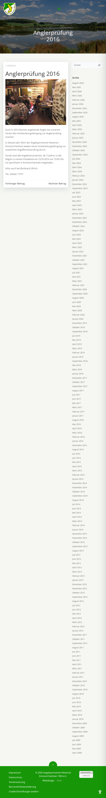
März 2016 (77, 432)
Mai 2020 (76, 306)
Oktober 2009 (78, 727)
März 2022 (77, 247)
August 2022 (78, 230)
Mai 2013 (76, 563)
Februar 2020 (78, 314)
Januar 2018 (77, 373)
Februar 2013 (78, 576)
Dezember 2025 (79, 108)
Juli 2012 (76, 605)
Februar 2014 (78, 525)
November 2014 (79, 487)
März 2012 (77, 622)
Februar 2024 (78, 175)
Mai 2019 (76, 340)
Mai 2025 (76, 121)
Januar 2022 (77, 251)
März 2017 (77, 407)
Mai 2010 (76, 706)
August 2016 (78, 420)
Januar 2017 (77, 415)
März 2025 (77, 129)
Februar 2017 (78, 411)
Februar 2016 (78, 437)
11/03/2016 (10, 65)
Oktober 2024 (78, 150)
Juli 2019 (76, 335)
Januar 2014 (77, 529)
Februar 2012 (78, 626)
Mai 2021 (76, 276)
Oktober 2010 (78, 685)
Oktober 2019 (78, 327)
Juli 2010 (76, 698)
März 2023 (77, 209)
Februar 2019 (78, 352)
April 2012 (77, 618)
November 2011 (79, 634)
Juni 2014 (76, 508)
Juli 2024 (76, 158)
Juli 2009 (76, 740)
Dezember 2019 (79, 323)
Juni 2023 (76, 196)
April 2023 (77, 205)
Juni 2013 (76, 559)
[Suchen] (99, 65)
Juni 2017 (76, 399)
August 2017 (78, 390)
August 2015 (78, 449)
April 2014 (77, 517)
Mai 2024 (76, 163)
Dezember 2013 (79, 533)
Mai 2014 (76, 512)
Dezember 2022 (79, 218)
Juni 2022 (76, 234)
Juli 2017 (76, 394)
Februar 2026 (78, 100)
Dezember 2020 (79, 289)
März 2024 (77, 171)
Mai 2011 (76, 660)
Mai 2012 (76, 613)
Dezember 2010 (79, 681)
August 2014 (78, 500)
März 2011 (77, 668)
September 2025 (80, 112)
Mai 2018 (76, 365)
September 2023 (80, 188)
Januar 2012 (77, 630)
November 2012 (79, 588)
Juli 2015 (76, 453)
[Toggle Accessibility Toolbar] (100, 792)
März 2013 (77, 571)
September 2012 (80, 597)
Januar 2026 (77, 104)
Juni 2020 (76, 302)
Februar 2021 (78, 285)
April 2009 (77, 752)
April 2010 (77, 710)
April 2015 (77, 466)
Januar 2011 (77, 677)
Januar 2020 (77, 319)
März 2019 (77, 348)
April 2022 (77, 243)
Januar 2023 (77, 213)
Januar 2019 (77, 357)
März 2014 (77, 521)
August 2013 (78, 550)
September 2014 (80, 495)
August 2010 (78, 694)
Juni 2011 (76, 656)
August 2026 (78, 83)
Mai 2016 (76, 424)
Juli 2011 (76, 651)
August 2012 (78, 601)
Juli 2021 (76, 272)
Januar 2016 (77, 441)
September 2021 (80, 264)
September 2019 (80, 331)
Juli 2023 (76, 192)
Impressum (15, 772)
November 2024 (79, 146)
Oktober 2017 (78, 382)
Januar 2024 (77, 180)
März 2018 (77, 369)
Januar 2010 (77, 719)
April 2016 (77, 428)
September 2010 (80, 689)
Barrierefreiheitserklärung (20, 786)
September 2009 (80, 731)
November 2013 (79, 538)
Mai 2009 (76, 748)
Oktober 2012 (78, 592)
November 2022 (79, 222)
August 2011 (78, 647)
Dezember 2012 (79, 584)
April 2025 (77, 125)
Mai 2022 (76, 239)
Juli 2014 (76, 504)
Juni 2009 (76, 744)
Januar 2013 (77, 580)
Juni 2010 (76, 702)
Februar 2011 (78, 672)
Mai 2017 (76, 403)
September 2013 (80, 546)
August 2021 (78, 268)
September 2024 (80, 154)
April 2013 (77, 567)
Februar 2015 (78, 475)
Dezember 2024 (79, 142)
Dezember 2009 (79, 723)
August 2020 (78, 297)
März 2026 (77, 95)
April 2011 (77, 664)
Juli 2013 (76, 554)
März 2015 (77, 470)
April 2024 (77, 167)
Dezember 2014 (79, 483)
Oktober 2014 (78, 491)
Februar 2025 (78, 133)
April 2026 (77, 91)
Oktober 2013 (78, 542)
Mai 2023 (76, 201)
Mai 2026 (76, 87)
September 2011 (80, 643)
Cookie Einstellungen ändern (20, 791)
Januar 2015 (77, 479)
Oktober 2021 (78, 260)
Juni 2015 (76, 458)
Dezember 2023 (79, 184)
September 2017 (80, 386)
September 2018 (80, 361)
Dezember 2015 (79, 445)
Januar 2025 (77, 137)
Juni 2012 (76, 609)
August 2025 (78, 116)
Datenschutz (15, 777)
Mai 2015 (76, 462)
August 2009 (78, 736)
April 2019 (77, 344)
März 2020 (77, 310)
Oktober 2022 (78, 226)
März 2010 (77, 715)
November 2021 (79, 255)
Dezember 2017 (79, 378)
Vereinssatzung (17, 782)
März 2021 (77, 281)
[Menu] (59, 9)
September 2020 (80, 293)
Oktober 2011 (78, 639)
